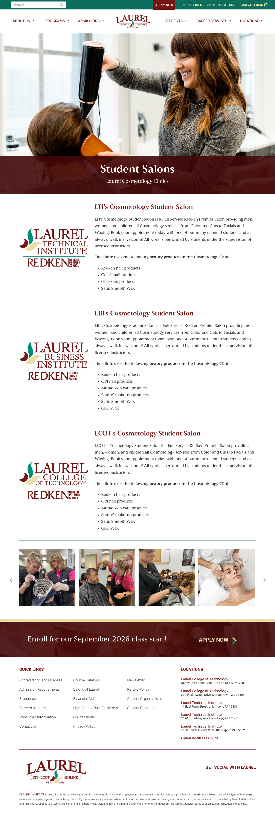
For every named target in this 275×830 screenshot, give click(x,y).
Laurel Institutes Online (199, 738)
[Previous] (10, 579)
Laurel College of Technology (204, 678)
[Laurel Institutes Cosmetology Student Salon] (47, 578)
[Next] (264, 579)
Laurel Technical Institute (201, 702)
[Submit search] (61, 5)
